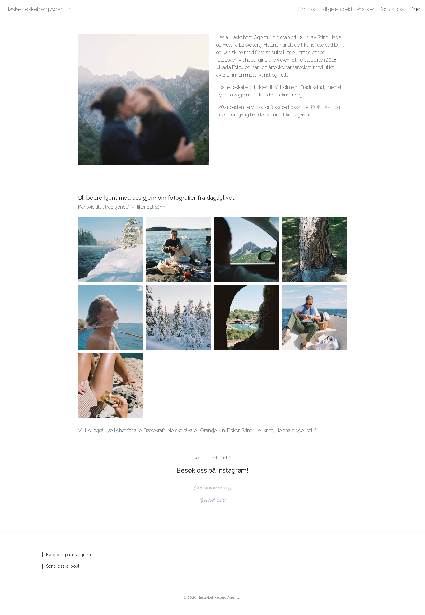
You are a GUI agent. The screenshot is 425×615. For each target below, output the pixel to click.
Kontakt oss (391, 9)
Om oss (306, 9)
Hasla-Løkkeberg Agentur (37, 9)
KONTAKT (322, 107)
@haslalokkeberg (212, 488)
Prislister (365, 9)
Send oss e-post (62, 566)
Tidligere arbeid (336, 9)
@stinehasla (213, 500)
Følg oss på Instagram (68, 554)
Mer (415, 9)
